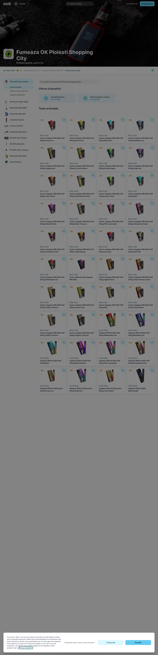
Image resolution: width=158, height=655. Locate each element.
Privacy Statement (25, 648)
